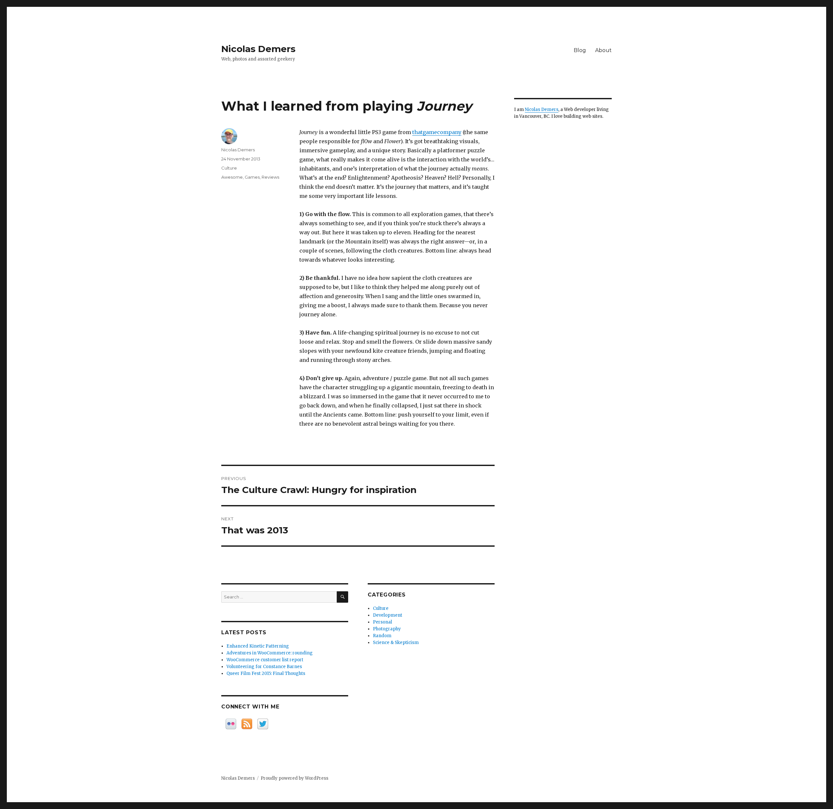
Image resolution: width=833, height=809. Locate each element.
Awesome (232, 177)
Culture (229, 168)
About (603, 50)
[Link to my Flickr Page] (230, 724)
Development (387, 615)
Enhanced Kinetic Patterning (257, 646)
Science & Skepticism (396, 642)
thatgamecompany (436, 132)
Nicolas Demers (258, 48)
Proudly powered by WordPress (294, 778)
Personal (382, 622)
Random (382, 635)
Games (252, 177)
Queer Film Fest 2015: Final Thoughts (265, 673)
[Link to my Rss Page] (246, 724)
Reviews (270, 177)
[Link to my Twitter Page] (262, 724)
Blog (580, 50)
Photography (387, 629)
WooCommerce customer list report (264, 660)
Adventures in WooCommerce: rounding (269, 653)
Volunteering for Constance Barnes (264, 666)
